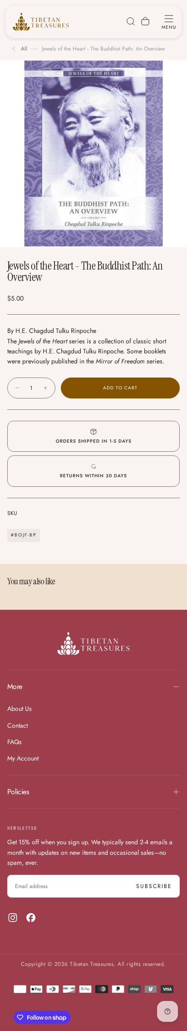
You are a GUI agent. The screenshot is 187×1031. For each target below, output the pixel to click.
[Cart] (145, 21)
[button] (168, 21)
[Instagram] (12, 917)
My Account (23, 758)
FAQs (14, 741)
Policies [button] (18, 791)
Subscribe (154, 886)
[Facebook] (30, 917)
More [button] (14, 686)
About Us (19, 708)
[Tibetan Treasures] (93, 643)
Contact (17, 725)
